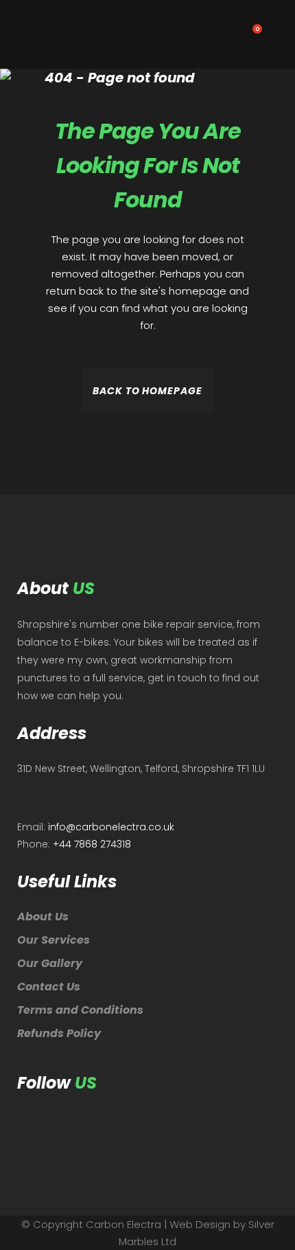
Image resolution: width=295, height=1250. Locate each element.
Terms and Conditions (80, 1010)
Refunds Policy (59, 1033)
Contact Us (48, 986)
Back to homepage (147, 391)
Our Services (53, 940)
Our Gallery (49, 963)
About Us (43, 916)
